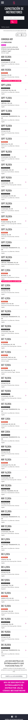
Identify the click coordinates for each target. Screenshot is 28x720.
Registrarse (14, 46)
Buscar (13, 22)
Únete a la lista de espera (14, 676)
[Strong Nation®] (14, 3)
